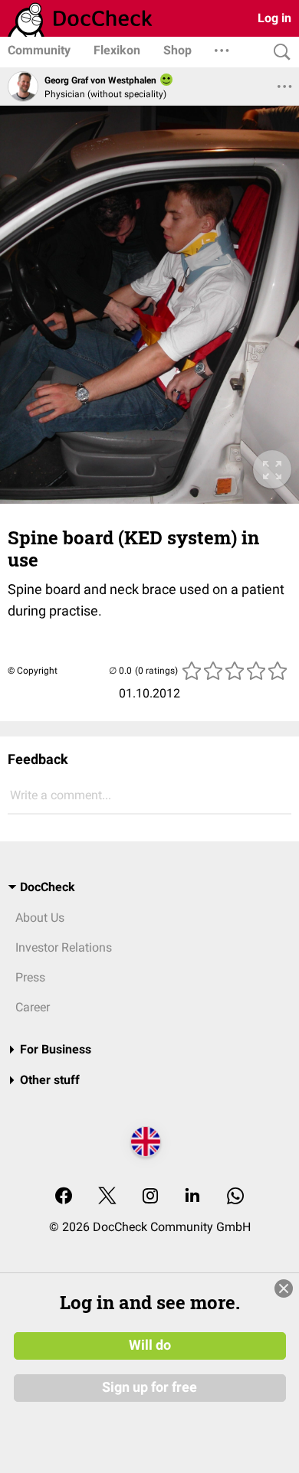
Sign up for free (149, 1387)
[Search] (278, 52)
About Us (39, 917)
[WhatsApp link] (235, 1197)
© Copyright (33, 670)
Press (30, 977)
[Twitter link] (107, 1197)
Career (32, 1007)
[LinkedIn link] (192, 1197)
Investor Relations (63, 947)
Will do (150, 1345)
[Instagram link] (150, 1197)
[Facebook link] (63, 1197)
